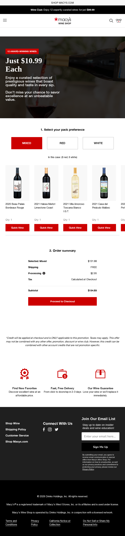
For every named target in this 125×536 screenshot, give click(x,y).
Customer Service (17, 435)
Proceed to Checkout (62, 301)
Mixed (26, 143)
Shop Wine (12, 423)
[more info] (44, 273)
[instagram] (50, 429)
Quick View (17, 227)
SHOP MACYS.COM (62, 2)
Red (62, 143)
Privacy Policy (88, 469)
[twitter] (56, 429)
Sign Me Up (100, 447)
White (98, 143)
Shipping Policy (15, 429)
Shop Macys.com (16, 441)
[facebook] (44, 429)
